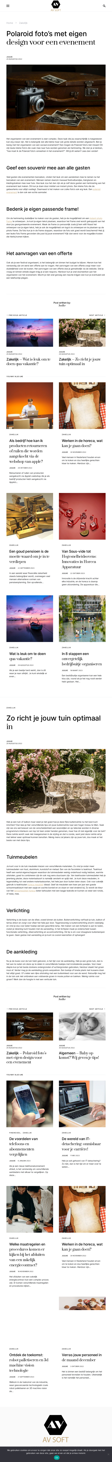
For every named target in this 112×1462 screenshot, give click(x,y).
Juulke (9, 57)
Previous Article (18, 315)
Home (9, 22)
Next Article (96, 315)
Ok (56, 1457)
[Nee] (108, 1454)
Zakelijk (23, 22)
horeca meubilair (35, 884)
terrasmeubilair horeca (24, 890)
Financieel (15, 1133)
